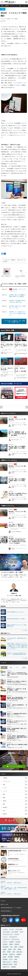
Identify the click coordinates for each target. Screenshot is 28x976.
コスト (21, 931)
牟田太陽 (5, 954)
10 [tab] (22, 405)
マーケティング (13, 5)
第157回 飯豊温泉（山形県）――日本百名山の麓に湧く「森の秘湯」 (17, 433)
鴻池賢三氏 (13, 259)
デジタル (17, 934)
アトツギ (11, 929)
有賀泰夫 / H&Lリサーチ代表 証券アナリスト (16, 716)
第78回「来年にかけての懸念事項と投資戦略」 (17, 745)
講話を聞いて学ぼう (7, 964)
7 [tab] (15, 405)
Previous (1, 407)
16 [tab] (14, 407)
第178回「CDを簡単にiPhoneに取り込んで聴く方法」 (18, 494)
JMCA (13, 973)
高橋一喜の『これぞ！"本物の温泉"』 (18, 437)
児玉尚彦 (21, 946)
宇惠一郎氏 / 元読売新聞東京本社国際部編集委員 (17, 684)
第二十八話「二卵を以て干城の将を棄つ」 (7, 369)
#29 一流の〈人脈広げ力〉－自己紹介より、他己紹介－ (17, 525)
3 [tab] (6, 405)
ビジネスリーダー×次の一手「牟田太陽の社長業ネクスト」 (21, 350)
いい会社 (5, 929)
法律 (14, 951)
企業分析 (17, 944)
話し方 (10, 959)
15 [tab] (12, 407)
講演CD (15, 962)
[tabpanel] (7, 394)
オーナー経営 (6, 931)
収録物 (24, 667)
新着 (2, 5)
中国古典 (11, 941)
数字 (15, 794)
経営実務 (17, 956)
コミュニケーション (7, 934)
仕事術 (2, 9)
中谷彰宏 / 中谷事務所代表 (16, 531)
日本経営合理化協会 (6, 911)
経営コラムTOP (4, 904)
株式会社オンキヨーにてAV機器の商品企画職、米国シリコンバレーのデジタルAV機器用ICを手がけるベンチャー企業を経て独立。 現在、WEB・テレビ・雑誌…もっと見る (13, 601)
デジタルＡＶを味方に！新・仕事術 (9, 18)
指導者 (9, 949)
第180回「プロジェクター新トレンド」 (17, 419)
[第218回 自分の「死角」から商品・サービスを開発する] (21, 337)
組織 (15, 797)
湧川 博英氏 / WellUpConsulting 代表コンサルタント (17, 708)
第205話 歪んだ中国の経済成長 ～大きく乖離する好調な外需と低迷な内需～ (17, 698)
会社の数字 (5, 946)
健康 (16, 946)
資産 (20, 5)
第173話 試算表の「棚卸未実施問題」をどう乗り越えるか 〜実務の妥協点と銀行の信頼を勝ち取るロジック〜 (17, 737)
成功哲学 (15, 807)
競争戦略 (10, 956)
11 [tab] (24, 405)
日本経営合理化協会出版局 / (12, 677)
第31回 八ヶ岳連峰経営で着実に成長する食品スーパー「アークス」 (17, 714)
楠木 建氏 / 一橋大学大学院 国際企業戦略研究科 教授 (17, 692)
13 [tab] (7, 407)
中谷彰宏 (5, 944)
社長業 (4, 956)
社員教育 (19, 954)
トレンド (15, 791)
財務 (16, 964)
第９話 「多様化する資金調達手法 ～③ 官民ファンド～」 (17, 705)
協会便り (15, 813)
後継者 (4, 949)
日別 (4, 667)
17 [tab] (16, 407)
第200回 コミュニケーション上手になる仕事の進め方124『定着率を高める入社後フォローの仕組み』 (17, 541)
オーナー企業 (19, 929)
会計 (11, 946)
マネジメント (6, 939)
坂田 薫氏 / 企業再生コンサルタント (14, 740)
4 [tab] (8, 405)
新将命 (19, 949)
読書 (16, 959)
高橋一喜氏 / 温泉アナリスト (17, 439)
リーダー (24, 5)
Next (26, 407)
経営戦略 (5, 959)
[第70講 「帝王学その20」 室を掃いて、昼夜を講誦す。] (21, 361)
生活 (15, 810)
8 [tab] (17, 405)
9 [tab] (19, 405)
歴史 (4, 951)
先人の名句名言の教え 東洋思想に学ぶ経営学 (21, 375)
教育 (15, 804)
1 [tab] (1, 405)
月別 (11, 667)
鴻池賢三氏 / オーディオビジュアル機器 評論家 (17, 724)
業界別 (15, 800)
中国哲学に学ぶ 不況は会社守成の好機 (7, 372)
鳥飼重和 (13, 967)
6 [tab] (13, 405)
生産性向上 (12, 954)
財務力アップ (6, 967)
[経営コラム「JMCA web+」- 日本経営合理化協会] (9, 2)
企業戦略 (7, 5)
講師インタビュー (7, 962)
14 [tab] (9, 407)
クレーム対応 (14, 931)
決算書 (8, 951)
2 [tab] (4, 405)
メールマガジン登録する (14, 766)
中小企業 (18, 941)
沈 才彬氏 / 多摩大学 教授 (12, 700)
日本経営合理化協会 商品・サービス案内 (11, 907)
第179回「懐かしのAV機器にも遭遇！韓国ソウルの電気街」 (17, 448)
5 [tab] (10, 405)
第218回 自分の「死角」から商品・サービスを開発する (21, 346)
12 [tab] (26, 405)
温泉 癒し (19, 951)
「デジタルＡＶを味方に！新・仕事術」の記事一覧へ (14, 321)
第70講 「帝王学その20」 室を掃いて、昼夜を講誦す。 (20, 370)
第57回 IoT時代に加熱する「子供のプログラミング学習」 (7, 346)
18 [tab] (18, 407)
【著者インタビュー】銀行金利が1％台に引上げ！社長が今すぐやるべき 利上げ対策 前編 (17, 674)
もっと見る (24, 630)
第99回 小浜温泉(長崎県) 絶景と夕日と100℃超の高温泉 (17, 729)
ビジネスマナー (13, 936)
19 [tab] (21, 407)
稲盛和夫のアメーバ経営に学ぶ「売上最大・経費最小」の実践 (16, 689)
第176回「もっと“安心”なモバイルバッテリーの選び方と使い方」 (17, 721)
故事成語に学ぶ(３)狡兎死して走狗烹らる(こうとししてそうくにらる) (17, 682)
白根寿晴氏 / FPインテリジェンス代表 (14, 747)
